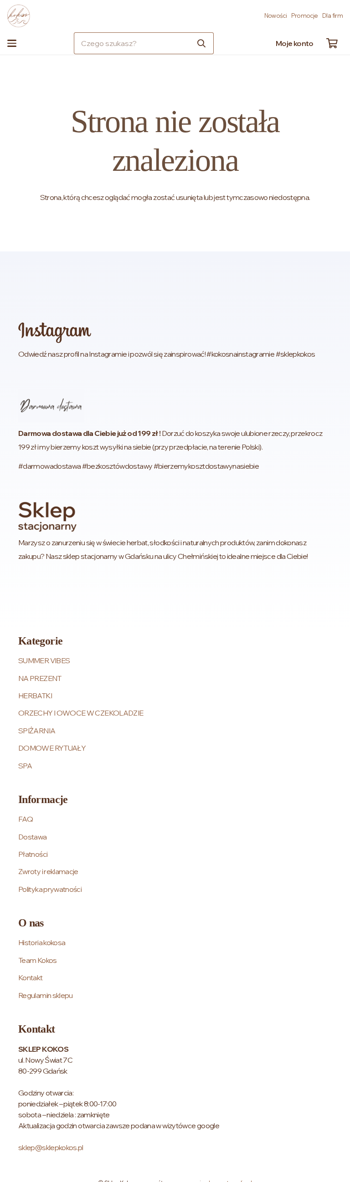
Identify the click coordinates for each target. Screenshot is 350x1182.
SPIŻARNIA (36, 730)
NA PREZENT (40, 678)
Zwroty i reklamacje (48, 871)
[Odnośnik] (175, 341)
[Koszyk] (332, 43)
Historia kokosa (41, 942)
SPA (25, 765)
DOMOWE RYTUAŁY (52, 747)
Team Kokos (37, 960)
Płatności (32, 854)
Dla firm (332, 15)
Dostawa (32, 836)
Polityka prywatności (50, 889)
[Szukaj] (201, 43)
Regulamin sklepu (45, 995)
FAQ (25, 819)
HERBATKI (35, 695)
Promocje (304, 15)
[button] (11, 43)
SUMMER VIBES (44, 660)
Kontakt (30, 977)
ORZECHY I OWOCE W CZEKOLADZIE (80, 712)
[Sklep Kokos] (18, 16)
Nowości (275, 15)
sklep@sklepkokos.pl (50, 1147)
